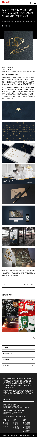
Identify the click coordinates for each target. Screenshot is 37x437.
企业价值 (6, 423)
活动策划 (16, 424)
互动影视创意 (27, 424)
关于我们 (6, 422)
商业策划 (16, 426)
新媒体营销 (17, 427)
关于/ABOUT (7, 347)
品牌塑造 (16, 422)
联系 (31, 3)
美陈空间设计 (27, 428)
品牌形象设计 (27, 423)
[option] (18, 45)
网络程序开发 (27, 431)
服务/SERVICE (7, 353)
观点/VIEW (6, 359)
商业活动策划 (27, 426)
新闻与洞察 (17, 428)
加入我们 (6, 424)
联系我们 (6, 426)
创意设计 (16, 423)
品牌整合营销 (27, 422)
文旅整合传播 (27, 427)
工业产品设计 (27, 430)
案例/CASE (6, 365)
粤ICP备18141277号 (29, 435)
